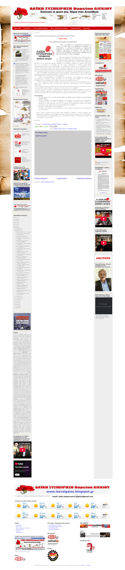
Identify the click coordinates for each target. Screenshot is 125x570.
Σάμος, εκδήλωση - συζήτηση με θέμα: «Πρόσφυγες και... (23, 244)
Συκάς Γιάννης (16, 411)
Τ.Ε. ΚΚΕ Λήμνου (21, 415)
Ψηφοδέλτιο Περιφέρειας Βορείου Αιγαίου (22, 431)
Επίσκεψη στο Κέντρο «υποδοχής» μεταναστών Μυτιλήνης (22, 263)
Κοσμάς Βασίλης (17, 371)
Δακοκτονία (27, 342)
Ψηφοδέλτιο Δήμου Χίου (19, 430)
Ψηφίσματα (16, 423)
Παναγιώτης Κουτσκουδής (27, 401)
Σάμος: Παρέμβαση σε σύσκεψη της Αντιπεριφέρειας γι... (22, 247)
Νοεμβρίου (18, 230)
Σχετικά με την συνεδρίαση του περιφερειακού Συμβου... (21, 257)
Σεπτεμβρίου (18, 297)
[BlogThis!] (52, 126)
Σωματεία (27, 413)
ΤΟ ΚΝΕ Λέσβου (18, 419)
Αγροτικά (56, 128)
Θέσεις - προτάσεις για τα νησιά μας (59, 28)
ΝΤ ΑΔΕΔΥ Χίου (27, 394)
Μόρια (30, 390)
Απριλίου (18, 306)
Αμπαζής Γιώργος (25, 337)
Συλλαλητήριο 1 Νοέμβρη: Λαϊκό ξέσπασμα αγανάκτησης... (22, 286)
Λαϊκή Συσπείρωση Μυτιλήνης (21, 63)
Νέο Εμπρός (27, 392)
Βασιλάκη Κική (16, 341)
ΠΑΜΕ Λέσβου (24, 400)
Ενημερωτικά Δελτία (75, 28)
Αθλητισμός (16, 336)
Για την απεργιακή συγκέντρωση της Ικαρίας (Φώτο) (23, 234)
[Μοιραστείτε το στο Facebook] (55, 126)
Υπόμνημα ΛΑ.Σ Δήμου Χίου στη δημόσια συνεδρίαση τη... (22, 275)
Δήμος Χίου (21, 351)
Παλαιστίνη (16, 398)
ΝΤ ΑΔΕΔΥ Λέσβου (23, 393)
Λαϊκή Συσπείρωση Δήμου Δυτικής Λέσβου (22, 376)
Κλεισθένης (20, 368)
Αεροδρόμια (27, 335)
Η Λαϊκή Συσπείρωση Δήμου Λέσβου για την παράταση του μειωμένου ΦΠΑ (26, 143)
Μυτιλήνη (27, 391)
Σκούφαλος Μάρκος (18, 409)
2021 (16, 217)
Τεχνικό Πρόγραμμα (20, 418)
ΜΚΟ (20, 390)
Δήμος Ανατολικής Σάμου (19, 346)
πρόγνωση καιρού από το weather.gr (62, 509)
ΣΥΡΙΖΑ (17, 413)
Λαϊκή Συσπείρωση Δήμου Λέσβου (22, 380)
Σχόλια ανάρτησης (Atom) (47, 182)
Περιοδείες (21, 404)
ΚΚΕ (15, 368)
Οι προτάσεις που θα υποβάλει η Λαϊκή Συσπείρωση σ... (22, 278)
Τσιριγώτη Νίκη (25, 420)
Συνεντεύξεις (28, 412)
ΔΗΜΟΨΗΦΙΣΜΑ (18, 354)
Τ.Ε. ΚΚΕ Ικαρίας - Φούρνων (19, 414)
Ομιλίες (29, 395)
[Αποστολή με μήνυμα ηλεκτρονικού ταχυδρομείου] (50, 126)
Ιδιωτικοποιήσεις (18, 365)
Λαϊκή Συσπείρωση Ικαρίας (21, 75)
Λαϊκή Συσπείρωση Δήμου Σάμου (22, 383)
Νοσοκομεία (16, 393)
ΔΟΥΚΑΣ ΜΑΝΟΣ (26, 354)
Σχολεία (22, 413)
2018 (16, 220)
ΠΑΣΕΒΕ (15, 403)
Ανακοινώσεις (16, 338)
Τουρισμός (24, 419)
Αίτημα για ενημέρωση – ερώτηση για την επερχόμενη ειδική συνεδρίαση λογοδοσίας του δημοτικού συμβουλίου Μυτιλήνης (22, 66)
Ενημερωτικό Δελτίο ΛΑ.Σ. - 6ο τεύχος (23, 232)
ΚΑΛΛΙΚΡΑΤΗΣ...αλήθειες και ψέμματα (22, 131)
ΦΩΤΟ (28, 422)
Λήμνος (27, 386)
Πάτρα (23, 403)
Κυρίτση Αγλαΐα (22, 372)
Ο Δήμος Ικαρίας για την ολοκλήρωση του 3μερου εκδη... (23, 271)
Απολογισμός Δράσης (19, 340)
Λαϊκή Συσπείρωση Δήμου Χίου (21, 49)
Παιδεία (20, 397)
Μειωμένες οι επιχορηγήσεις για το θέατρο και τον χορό (102, 123)
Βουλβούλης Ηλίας (26, 341)
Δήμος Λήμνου (23, 348)
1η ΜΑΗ (15, 334)
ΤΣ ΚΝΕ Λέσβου (18, 420)
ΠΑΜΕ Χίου (19, 401)
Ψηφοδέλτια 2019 (19, 532)
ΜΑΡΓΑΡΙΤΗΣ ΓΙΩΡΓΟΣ (17, 388)
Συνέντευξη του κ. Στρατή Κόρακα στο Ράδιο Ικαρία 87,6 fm (102, 317)
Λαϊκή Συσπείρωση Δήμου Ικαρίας (22, 378)
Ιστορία (24, 365)
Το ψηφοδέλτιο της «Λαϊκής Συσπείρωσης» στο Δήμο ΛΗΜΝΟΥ (25, 151)
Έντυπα (19, 358)
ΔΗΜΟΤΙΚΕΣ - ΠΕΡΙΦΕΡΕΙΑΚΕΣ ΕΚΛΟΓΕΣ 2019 (22, 353)
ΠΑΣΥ (19, 403)
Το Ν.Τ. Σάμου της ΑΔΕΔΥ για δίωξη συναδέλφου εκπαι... (23, 265)
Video (15, 433)
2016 (16, 224)
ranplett (82, 565)
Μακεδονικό (27, 387)
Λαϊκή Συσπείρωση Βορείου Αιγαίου (102, 163)
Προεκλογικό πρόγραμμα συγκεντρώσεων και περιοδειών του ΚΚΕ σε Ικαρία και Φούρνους (26, 159)
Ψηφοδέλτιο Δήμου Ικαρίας (19, 426)
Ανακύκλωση (26, 338)
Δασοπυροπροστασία (18, 343)
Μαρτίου (17, 307)
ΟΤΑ (16, 397)
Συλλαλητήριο (28, 411)
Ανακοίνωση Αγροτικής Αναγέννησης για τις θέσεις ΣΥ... (23, 260)
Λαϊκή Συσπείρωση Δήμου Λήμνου (22, 381)
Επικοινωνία (87, 28)
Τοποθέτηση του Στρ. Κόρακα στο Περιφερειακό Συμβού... (22, 280)
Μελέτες (23, 388)
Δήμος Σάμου (22, 349)
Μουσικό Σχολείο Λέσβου (19, 391)
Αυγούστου (18, 299)
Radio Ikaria (101, 318)
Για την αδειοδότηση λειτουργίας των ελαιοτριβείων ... (23, 268)
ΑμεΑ (17, 337)
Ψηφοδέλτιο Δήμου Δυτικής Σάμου (21, 425)
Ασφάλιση (27, 340)
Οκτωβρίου (18, 296)
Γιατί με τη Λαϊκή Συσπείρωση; (40, 28)
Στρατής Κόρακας (18, 410)
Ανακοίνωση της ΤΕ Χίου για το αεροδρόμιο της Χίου (22, 288)
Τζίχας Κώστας (28, 418)
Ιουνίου (17, 302)
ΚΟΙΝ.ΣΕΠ (29, 368)
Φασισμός (27, 421)
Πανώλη (28, 402)
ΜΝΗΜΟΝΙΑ (25, 390)
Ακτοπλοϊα (29, 336)
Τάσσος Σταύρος (22, 417)
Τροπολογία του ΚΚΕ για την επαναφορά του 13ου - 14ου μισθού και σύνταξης (103, 120)
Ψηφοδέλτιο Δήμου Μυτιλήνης (20, 428)
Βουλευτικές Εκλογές (18, 342)
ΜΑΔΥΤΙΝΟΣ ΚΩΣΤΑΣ (18, 387)
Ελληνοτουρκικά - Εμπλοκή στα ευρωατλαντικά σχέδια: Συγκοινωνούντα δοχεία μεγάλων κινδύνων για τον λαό (103, 130)
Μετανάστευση (17, 389)
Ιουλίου (17, 301)
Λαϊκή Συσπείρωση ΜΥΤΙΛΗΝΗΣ (55, 525)
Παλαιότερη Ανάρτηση (84, 178)
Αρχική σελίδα (17, 28)
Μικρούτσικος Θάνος (26, 389)
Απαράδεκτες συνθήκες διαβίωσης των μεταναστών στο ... (23, 291)
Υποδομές (21, 421)
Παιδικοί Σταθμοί (26, 397)
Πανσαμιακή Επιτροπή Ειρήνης (20, 402)
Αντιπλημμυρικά (23, 339)
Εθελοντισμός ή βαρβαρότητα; (22, 236)
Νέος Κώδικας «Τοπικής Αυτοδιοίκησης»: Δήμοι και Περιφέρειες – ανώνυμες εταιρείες (21, 77)
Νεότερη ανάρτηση (40, 178)
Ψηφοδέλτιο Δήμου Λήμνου (26, 427)
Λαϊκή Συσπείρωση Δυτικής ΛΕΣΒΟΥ (56, 526)
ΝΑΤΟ (20, 392)
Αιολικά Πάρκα (22, 336)
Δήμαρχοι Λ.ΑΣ (18, 345)
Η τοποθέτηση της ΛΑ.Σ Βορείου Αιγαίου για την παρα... (22, 252)
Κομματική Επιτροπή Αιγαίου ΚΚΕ (24, 370)
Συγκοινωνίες (27, 410)
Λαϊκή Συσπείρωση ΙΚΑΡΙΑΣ (54, 529)
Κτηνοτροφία (23, 371)
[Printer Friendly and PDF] (41, 127)
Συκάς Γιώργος (22, 411)
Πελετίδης (27, 403)
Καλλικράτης (20, 366)
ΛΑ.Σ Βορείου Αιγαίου (71, 128)
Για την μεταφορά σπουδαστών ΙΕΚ (22, 272)
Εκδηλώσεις (25, 355)
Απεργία (29, 339)
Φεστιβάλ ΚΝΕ (16, 422)
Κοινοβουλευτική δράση (20, 369)
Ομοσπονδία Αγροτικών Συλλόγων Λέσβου (23, 396)
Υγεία (15, 421)
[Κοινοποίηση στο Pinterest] (57, 126)
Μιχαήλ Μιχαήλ (16, 390)
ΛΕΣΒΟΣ (17, 386)
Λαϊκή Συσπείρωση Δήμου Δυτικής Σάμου (22, 377)
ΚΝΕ (24, 368)
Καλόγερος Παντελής (26, 366)
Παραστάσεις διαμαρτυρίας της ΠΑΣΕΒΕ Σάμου (22, 283)
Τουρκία (29, 419)
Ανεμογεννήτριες (16, 339)
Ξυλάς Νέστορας (17, 395)
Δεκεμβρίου (18, 228)
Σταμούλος (27, 409)
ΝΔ (22, 392)
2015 (16, 225)
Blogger (88, 565)
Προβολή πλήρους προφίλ (100, 164)
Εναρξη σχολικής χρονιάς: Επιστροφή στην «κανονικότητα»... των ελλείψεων (103, 133)
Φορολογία (22, 422)
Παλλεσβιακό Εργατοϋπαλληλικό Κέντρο (22, 399)
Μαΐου (17, 304)
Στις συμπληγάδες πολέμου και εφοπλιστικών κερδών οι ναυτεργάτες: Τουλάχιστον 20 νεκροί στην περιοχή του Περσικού (103, 127)
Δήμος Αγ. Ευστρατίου (27, 345)
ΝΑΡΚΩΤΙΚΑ (15, 392)
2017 (16, 222)
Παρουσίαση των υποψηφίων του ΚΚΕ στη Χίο (26, 134)
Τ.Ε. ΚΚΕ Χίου (22, 416)
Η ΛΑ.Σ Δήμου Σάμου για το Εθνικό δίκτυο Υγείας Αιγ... (22, 294)
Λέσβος (22, 386)
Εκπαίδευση (16, 356)
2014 (16, 227)
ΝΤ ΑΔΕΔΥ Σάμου (20, 394)
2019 (16, 219)
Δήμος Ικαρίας (21, 347)
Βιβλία (20, 341)
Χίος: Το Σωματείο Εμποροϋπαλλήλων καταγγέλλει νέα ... (23, 255)
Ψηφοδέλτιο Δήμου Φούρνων (25, 429)
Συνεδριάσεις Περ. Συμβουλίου (20, 412)
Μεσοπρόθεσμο (28, 388)
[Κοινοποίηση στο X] (53, 126)
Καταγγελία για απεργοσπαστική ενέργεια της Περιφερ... (22, 241)
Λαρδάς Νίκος (28, 385)
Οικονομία (23, 395)
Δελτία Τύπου (27, 28)
